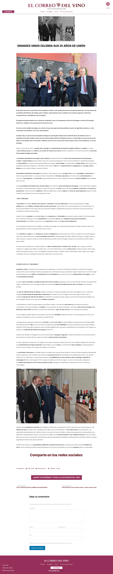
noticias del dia (41, 468)
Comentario (32, 508)
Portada (42, 11)
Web (30, 535)
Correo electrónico (61, 527)
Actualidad (49, 11)
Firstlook (62, 570)
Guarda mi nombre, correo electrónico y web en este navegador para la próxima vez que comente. (51, 543)
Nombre (31, 527)
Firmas (56, 11)
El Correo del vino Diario (66, 11)
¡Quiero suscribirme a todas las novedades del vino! (56, 477)
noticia (58, 468)
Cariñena (52, 468)
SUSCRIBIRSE (8, 11)
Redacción (21, 468)
